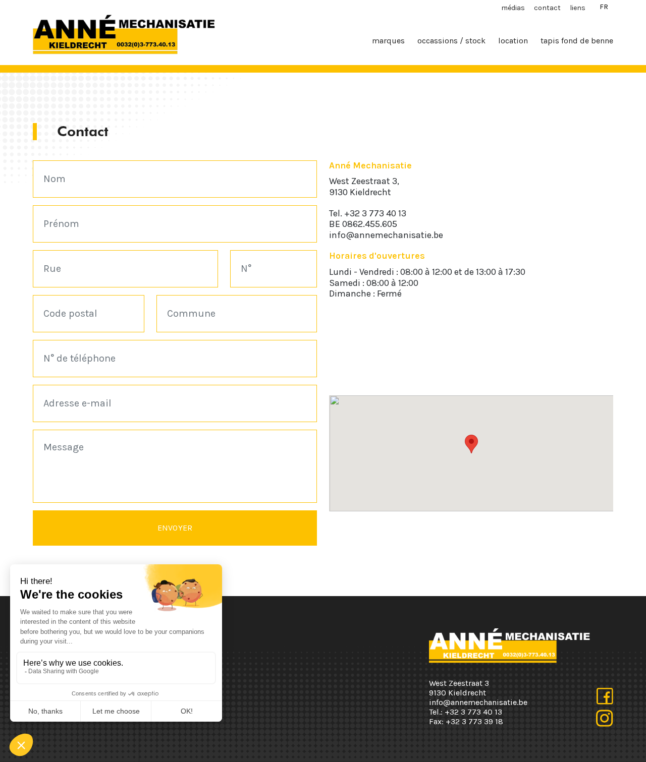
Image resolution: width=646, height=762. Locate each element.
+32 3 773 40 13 (375, 213)
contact (547, 8)
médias (513, 8)
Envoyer (174, 528)
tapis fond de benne (577, 40)
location (513, 40)
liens (577, 8)
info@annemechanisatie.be (386, 235)
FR (604, 7)
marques (388, 40)
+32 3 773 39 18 (474, 721)
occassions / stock (451, 40)
